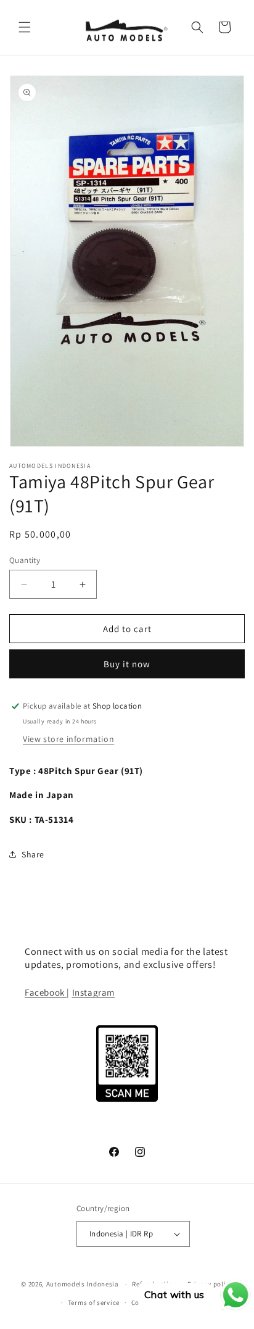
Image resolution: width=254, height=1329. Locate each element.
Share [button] (33, 854)
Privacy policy (210, 1284)
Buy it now (127, 664)
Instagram (93, 992)
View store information (68, 738)
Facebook (46, 992)
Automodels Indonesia (82, 1284)
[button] (24, 27)
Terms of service (94, 1302)
